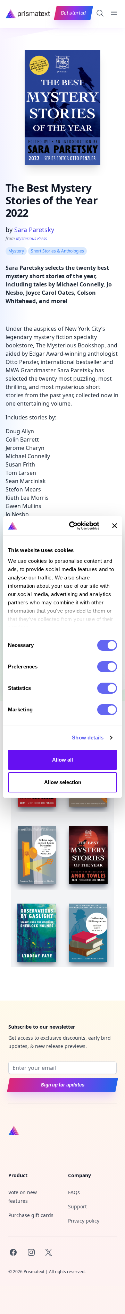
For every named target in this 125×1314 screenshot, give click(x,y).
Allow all (62, 760)
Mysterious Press (31, 238)
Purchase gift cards (30, 1215)
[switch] (107, 666)
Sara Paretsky (34, 229)
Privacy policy (83, 1220)
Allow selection (62, 782)
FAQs (74, 1192)
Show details (87, 737)
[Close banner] (114, 525)
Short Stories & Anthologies (57, 251)
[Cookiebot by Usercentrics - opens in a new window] (73, 525)
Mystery (16, 251)
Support (77, 1206)
